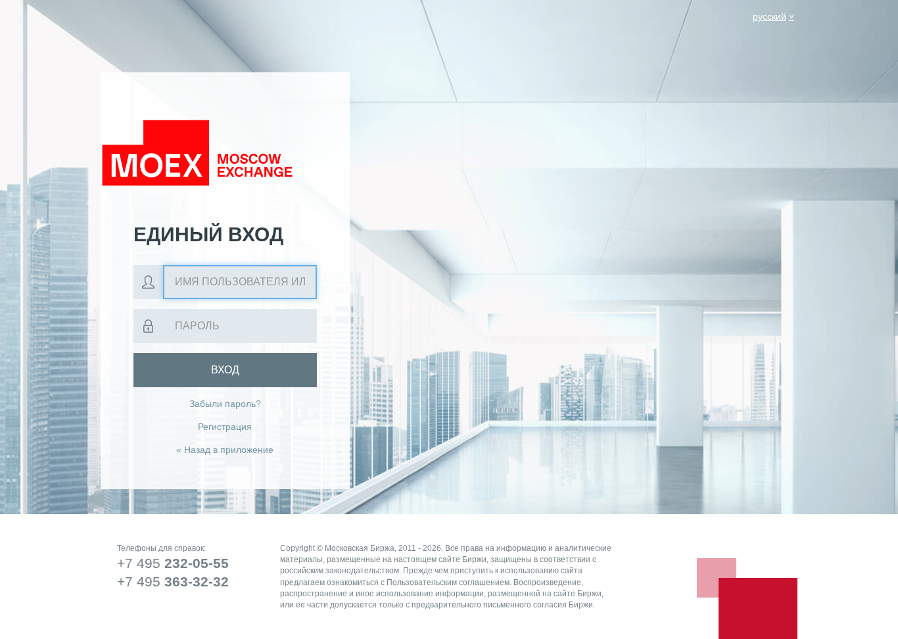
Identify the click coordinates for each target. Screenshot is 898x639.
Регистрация (225, 426)
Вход (225, 369)
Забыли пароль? (225, 403)
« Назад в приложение (224, 449)
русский (769, 16)
